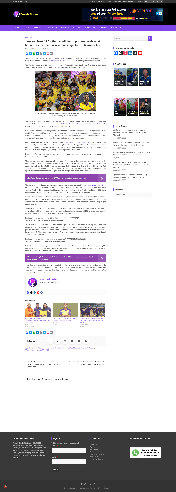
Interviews (89, 28)
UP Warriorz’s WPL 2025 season (79, 142)
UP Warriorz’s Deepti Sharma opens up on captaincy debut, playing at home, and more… (92, 320)
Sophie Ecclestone (80, 348)
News (26, 28)
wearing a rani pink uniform (95, 185)
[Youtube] (38, 292)
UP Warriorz (90, 348)
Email (55, 457)
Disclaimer (108, 1)
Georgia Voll (53, 348)
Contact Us (140, 1)
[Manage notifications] (5, 486)
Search (150, 38)
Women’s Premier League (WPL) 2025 (62, 61)
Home (17, 28)
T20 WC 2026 (38, 28)
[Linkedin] (35, 292)
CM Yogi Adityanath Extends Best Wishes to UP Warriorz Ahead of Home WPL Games (37, 320)
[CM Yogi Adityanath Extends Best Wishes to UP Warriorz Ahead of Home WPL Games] (38, 310)
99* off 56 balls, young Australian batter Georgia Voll (79, 124)
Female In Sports (96, 459)
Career (92, 447)
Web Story (52, 28)
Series (76, 28)
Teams (102, 28)
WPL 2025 (28, 38)
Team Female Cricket (42, 49)
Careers (100, 1)
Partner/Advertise (97, 454)
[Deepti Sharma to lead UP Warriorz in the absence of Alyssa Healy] (65, 310)
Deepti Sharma (44, 348)
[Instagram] (28, 292)
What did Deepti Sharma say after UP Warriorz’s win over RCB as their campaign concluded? (44, 364)
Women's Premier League (33, 350)
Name (55, 446)
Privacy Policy (117, 1)
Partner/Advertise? (128, 1)
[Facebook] (41, 292)
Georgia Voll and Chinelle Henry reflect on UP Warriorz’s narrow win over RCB (86, 363)
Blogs (64, 28)
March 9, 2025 (29, 49)
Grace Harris (62, 348)
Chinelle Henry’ (34, 348)
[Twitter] (31, 292)
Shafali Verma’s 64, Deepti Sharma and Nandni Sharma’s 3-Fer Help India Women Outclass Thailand (130, 132)
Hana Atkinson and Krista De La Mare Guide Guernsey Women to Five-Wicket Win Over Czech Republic (132, 164)
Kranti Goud (70, 348)
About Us (92, 1)
